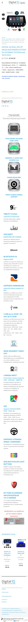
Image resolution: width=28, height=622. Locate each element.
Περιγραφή (14, 115)
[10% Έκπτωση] (7, 543)
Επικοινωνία (5, 592)
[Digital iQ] (7, 101)
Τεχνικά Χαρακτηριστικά (14, 118)
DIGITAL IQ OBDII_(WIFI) (20, 553)
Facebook (4, 601)
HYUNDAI (18, 39)
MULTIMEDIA (9, 39)
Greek (17, 620)
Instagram (4, 599)
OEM (14, 39)
